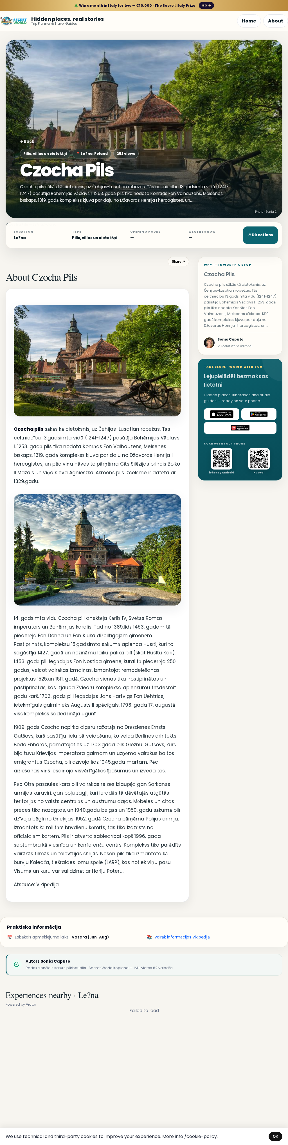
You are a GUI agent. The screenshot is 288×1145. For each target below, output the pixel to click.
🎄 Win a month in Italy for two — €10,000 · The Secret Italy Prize (142, 5)
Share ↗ (178, 262)
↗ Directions (260, 235)
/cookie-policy (200, 1136)
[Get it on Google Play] (259, 414)
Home (249, 21)
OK (275, 1136)
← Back (27, 141)
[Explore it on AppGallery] (240, 428)
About (275, 21)
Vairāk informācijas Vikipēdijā (182, 937)
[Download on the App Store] (221, 414)
